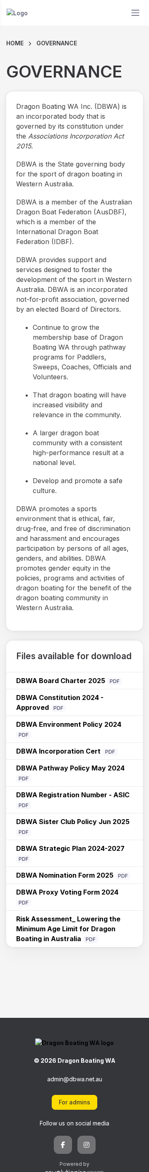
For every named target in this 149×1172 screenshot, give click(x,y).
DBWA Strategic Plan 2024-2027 (70, 848)
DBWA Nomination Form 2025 (64, 875)
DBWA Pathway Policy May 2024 (70, 768)
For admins (74, 1102)
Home (15, 43)
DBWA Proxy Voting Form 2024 (67, 892)
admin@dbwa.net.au (74, 1079)
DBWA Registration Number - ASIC (73, 795)
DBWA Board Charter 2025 (60, 680)
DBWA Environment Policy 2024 (68, 724)
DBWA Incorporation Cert (58, 751)
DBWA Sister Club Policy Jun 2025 (73, 821)
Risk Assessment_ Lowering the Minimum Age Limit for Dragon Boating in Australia (68, 929)
